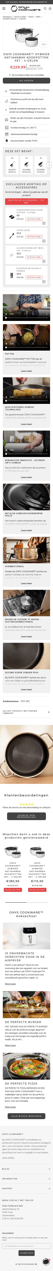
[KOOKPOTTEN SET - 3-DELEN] (13, 852)
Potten (38, 17)
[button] (50, 8)
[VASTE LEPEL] (11, 234)
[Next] (48, 165)
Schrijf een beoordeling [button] (26, 816)
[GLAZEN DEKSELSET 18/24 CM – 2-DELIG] (11, 253)
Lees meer (26, 371)
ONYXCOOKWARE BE (27, 1264)
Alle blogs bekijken (26, 1116)
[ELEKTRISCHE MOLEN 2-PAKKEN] (11, 273)
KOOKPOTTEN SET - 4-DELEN (14, 19)
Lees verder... (8, 1157)
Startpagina (7, 17)
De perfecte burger (23, 1022)
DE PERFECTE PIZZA (21, 1083)
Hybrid (31, 17)
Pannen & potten (20, 17)
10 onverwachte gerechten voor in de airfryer (25, 957)
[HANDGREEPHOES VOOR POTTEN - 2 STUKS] (11, 215)
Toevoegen (43, 223)
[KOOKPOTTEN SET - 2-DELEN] (37, 852)
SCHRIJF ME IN (26, 1253)
